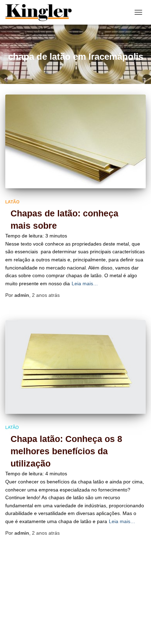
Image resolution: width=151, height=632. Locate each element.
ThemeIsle (105, 623)
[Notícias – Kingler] (41, 12)
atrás (46, 295)
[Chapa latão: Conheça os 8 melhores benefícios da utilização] (75, 367)
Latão (12, 202)
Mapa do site (99, 607)
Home (67, 607)
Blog (43, 607)
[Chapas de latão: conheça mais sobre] (75, 141)
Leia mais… (85, 283)
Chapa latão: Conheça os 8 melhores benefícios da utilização (66, 451)
